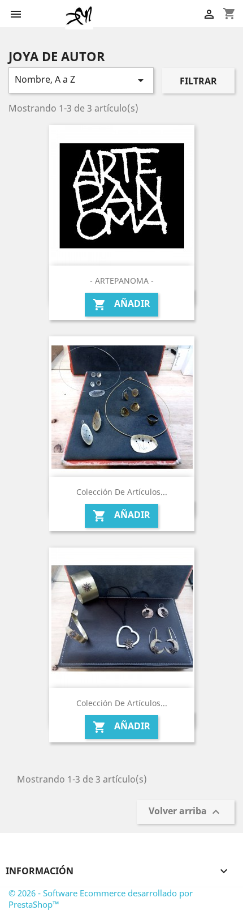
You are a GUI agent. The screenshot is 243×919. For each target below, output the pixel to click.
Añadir (121, 304)
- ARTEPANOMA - (122, 280)
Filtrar (198, 81)
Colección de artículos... (121, 491)
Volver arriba (186, 812)
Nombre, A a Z (81, 80)
